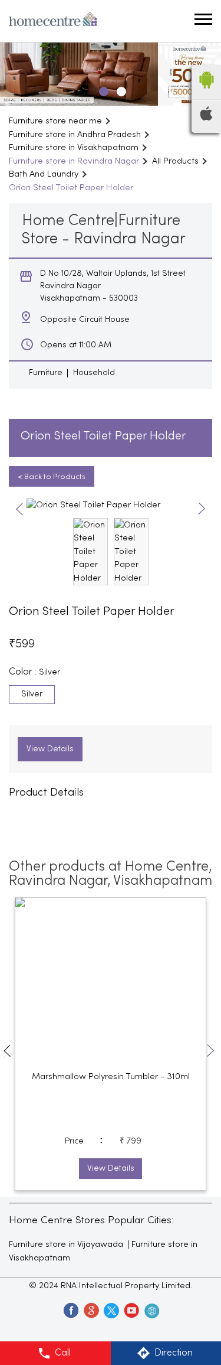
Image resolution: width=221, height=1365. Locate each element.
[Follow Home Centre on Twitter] (111, 1310)
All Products (175, 161)
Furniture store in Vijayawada (66, 1244)
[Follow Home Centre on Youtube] (131, 1310)
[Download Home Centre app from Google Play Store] (206, 92)
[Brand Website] (151, 1310)
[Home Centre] (53, 21)
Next (201, 509)
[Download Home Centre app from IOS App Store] (206, 118)
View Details (50, 749)
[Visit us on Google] (91, 1310)
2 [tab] (120, 90)
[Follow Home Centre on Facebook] (70, 1310)
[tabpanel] (110, 74)
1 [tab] (102, 90)
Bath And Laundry (43, 174)
